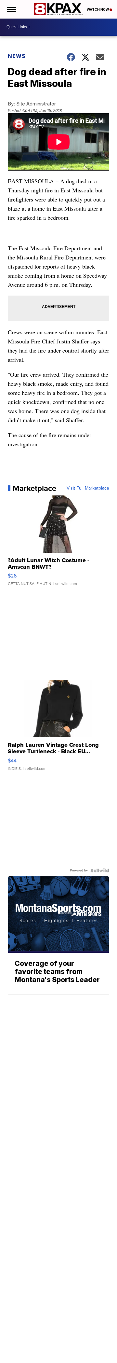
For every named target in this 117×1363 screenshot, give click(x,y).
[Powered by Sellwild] (99, 870)
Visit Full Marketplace (88, 488)
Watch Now (98, 9)
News (17, 56)
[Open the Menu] (11, 9)
